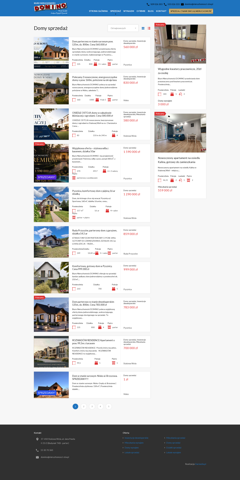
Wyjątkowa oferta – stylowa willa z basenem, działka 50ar (90, 150)
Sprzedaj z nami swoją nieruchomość (191, 11)
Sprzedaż (115, 11)
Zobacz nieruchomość (51, 62)
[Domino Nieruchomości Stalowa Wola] (50, 13)
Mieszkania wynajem (134, 443)
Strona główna (98, 11)
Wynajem (128, 11)
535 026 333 (174, 4)
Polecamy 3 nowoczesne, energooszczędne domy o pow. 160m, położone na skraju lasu (94, 79)
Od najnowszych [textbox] (118, 28)
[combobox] (123, 28)
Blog (151, 11)
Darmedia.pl (200, 464)
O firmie (141, 11)
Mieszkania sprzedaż (175, 438)
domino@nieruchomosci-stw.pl (199, 4)
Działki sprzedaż (173, 448)
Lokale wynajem (173, 452)
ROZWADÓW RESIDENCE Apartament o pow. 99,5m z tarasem (93, 342)
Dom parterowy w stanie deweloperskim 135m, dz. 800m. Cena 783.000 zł (93, 303)
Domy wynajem (132, 448)
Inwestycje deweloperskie (136, 438)
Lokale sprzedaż (132, 452)
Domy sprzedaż (173, 443)
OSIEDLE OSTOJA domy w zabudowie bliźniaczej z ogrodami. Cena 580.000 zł (92, 114)
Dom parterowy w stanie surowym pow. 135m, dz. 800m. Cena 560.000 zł (92, 43)
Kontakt (161, 11)
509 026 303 (156, 4)
